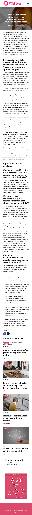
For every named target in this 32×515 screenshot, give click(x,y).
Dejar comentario (20, 25)
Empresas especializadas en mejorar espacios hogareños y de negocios (15, 385)
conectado (19, 462)
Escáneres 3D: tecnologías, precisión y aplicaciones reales (15, 352)
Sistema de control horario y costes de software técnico (16, 418)
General (16, 11)
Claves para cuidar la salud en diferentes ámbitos (15, 449)
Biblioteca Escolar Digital (10, 510)
